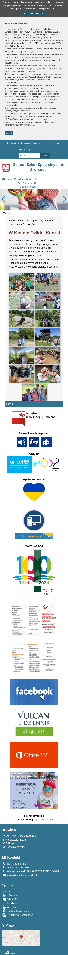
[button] (64, 199)
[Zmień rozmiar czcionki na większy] (50, 143)
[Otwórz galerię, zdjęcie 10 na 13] (47, 355)
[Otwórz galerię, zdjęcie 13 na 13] (34, 392)
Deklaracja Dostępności (20, 915)
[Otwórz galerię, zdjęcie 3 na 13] (21, 300)
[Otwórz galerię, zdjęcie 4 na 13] (47, 300)
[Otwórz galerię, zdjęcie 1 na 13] (21, 282)
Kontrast (24, 150)
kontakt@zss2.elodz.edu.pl (20, 179)
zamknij (9, 133)
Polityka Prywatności (18, 911)
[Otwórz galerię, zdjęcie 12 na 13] (47, 374)
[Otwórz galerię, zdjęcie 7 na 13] (21, 337)
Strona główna (13, 143)
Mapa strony (27, 143)
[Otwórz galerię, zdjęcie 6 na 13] (47, 318)
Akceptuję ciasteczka (34, 13)
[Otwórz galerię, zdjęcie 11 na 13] (21, 374)
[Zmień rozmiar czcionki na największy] (58, 143)
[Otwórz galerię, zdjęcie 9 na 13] (21, 355)
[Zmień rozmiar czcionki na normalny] (43, 143)
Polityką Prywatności (12, 5)
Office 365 (12, 899)
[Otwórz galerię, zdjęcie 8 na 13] (47, 337)
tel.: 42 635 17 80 (16, 863)
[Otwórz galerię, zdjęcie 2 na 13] (47, 282)
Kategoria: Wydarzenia (40, 220)
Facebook (12, 903)
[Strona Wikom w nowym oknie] (10, 952)
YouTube (11, 907)
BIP (8, 891)
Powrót (10, 404)
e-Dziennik (12, 895)
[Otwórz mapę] (21, 937)
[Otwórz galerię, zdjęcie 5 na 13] (21, 318)
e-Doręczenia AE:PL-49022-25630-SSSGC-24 (32, 871)
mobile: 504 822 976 (18, 867)
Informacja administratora (39, 150)
